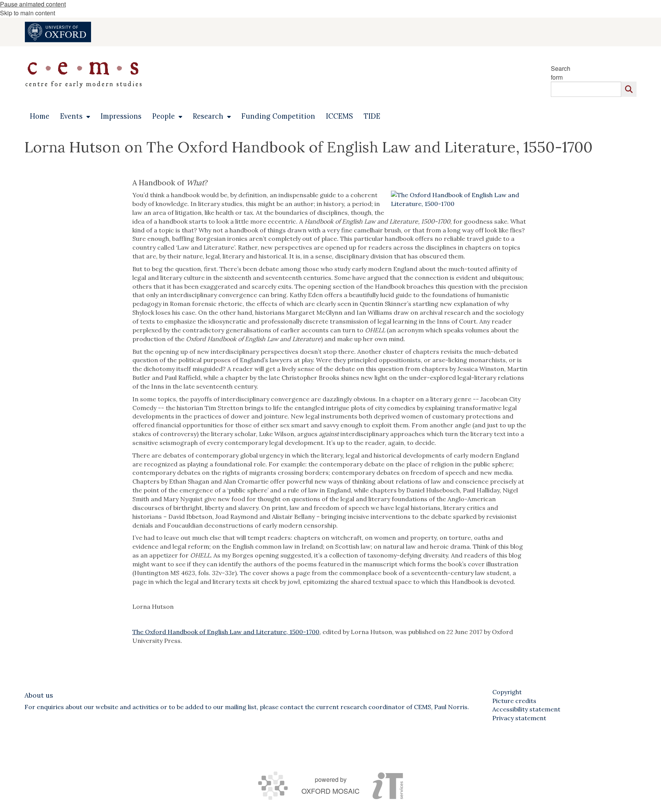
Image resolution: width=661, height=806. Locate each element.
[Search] (629, 89)
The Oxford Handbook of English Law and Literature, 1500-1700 (225, 632)
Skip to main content (27, 12)
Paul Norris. (451, 707)
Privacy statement (519, 718)
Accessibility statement (526, 709)
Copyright (507, 692)
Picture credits (514, 701)
